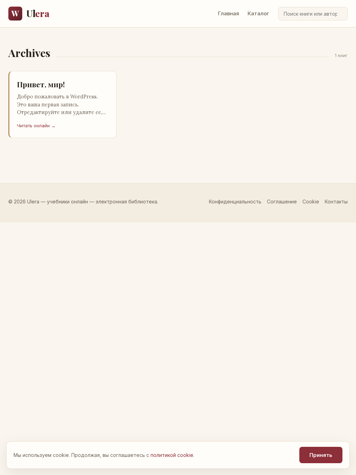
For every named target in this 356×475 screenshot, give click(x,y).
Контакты (336, 201)
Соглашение (282, 201)
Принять (320, 455)
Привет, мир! (41, 84)
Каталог (258, 13)
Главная (228, 13)
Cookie (310, 201)
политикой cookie (172, 455)
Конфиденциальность (235, 201)
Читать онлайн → (36, 125)
